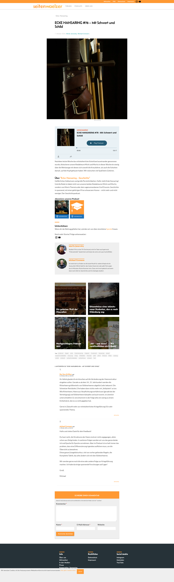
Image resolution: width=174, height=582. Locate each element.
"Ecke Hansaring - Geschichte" (75, 178)
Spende (109, 229)
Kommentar (61, 504)
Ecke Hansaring (61, 16)
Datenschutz (121, 1)
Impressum (131, 1)
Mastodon (120, 560)
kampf (107, 353)
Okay (80, 571)
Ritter (110, 355)
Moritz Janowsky (71, 33)
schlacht (63, 358)
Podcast (104, 355)
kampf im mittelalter (60, 355)
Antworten (116, 415)
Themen (68, 6)
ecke (71, 353)
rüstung (115, 355)
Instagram (120, 557)
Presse (61, 565)
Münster (89, 355)
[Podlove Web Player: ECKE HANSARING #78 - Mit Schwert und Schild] (87, 142)
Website (101, 525)
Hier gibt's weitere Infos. (68, 570)
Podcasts (78, 6)
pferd (99, 355)
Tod (95, 358)
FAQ (114, 1)
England (87, 353)
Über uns (88, 6)
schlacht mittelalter (72, 358)
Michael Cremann (83, 33)
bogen (66, 353)
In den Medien (64, 563)
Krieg (76, 355)
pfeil (94, 355)
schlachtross (82, 358)
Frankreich (94, 353)
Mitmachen (107, 1)
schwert (89, 358)
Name (59, 525)
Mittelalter (82, 355)
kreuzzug (70, 355)
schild (57, 358)
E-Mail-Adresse (83, 525)
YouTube (120, 563)
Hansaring (101, 353)
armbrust (60, 353)
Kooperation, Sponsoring (68, 568)
